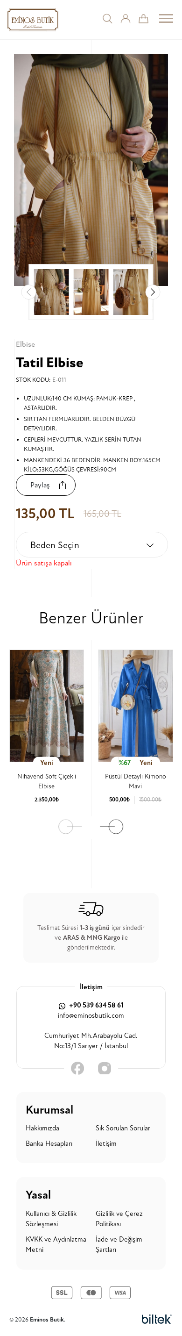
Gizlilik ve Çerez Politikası (119, 1219)
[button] (153, 292)
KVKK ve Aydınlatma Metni (56, 1245)
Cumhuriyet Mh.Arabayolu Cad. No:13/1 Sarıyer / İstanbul (91, 1041)
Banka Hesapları (49, 1143)
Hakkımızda (42, 1128)
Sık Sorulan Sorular (123, 1128)
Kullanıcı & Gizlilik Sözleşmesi (51, 1219)
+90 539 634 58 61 (96, 1005)
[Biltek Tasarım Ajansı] (156, 1319)
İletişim (106, 1143)
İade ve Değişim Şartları (119, 1245)
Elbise (25, 344)
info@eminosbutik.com (91, 1015)
